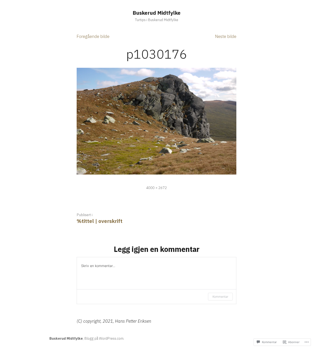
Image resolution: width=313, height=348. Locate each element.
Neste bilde (225, 36)
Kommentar (220, 296)
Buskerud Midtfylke (157, 12)
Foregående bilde (93, 36)
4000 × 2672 (156, 187)
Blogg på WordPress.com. (104, 338)
